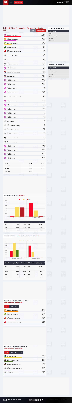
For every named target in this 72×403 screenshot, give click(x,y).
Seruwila (51, 38)
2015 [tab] (12, 306)
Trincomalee (51, 40)
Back (33, 30)
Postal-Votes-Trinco (53, 35)
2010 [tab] (16, 306)
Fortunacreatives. (65, 399)
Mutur (50, 33)
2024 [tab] (7, 352)
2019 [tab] (12, 352)
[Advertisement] (36, 15)
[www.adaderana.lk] (6, 2)
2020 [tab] (7, 306)
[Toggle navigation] (11, 2)
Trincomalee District (41, 30)
